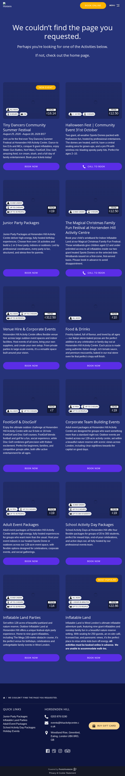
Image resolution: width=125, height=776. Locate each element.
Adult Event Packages (21, 524)
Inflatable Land (78, 617)
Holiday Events (11, 731)
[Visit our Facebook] (48, 751)
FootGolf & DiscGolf (19, 421)
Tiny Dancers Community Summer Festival (24, 127)
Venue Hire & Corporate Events (29, 328)
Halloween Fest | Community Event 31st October (90, 127)
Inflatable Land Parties (22, 617)
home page (79, 55)
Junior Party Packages (21, 222)
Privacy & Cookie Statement (62, 773)
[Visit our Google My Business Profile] (54, 751)
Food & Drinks (78, 328)
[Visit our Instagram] (60, 751)
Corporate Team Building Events (93, 421)
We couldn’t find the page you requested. (33, 697)
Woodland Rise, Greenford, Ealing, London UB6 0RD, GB (65, 736)
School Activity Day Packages (90, 524)
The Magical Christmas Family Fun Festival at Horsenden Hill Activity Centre (91, 227)
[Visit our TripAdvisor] (67, 751)
